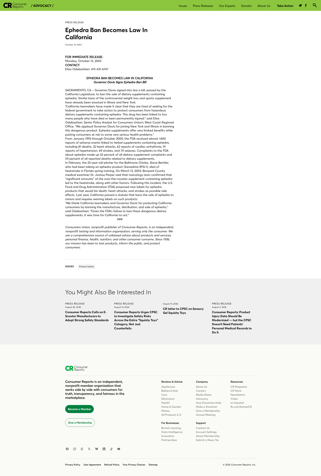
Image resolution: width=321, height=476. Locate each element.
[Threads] (82, 449)
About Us (263, 6)
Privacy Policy (72, 464)
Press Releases (203, 6)
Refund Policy (111, 464)
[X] (89, 449)
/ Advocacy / (42, 6)
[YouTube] (119, 449)
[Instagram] (75, 449)
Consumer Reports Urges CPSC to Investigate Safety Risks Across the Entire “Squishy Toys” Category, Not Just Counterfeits (136, 320)
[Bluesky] (97, 449)
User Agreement (92, 464)
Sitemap (153, 464)
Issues (183, 6)
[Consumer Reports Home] (78, 368)
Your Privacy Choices (134, 464)
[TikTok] (111, 449)
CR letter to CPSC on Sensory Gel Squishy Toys (183, 311)
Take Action (285, 6)
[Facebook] (67, 449)
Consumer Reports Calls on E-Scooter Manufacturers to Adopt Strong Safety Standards (87, 316)
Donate (246, 6)
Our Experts (227, 6)
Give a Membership (80, 422)
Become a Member (79, 409)
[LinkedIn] (104, 449)
